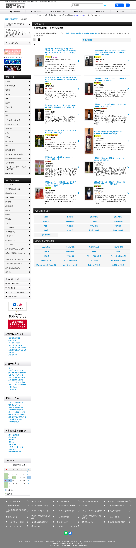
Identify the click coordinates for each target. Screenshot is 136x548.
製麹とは (11, 440)
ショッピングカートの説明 (17, 347)
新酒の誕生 (12, 449)
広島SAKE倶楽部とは (15, 402)
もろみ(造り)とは (14, 444)
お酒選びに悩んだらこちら (17, 350)
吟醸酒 (92, 33)
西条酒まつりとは (14, 405)
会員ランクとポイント (15, 375)
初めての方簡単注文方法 (16, 377)
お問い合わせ (12, 387)
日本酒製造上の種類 (15, 419)
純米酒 (97, 33)
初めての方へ (12, 340)
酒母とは (11, 442)
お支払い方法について (15, 370)
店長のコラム (12, 355)
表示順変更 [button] (88, 40)
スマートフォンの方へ (15, 345)
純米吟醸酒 (85, 33)
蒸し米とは (12, 437)
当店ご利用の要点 (14, 338)
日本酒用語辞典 (13, 422)
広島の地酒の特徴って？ (16, 407)
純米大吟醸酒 (70, 33)
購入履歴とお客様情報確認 (17, 373)
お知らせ (11, 352)
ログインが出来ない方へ (16, 382)
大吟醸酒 (78, 33)
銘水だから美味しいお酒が (17, 412)
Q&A (10, 368)
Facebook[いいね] (14, 451)
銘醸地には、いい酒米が (16, 414)
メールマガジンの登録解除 (17, 384)
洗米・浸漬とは (13, 435)
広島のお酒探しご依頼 (15, 380)
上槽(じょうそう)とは (15, 447)
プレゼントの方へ (14, 343)
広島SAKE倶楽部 (69, 545)
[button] (128, 5)
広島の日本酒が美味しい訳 (17, 417)
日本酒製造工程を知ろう (16, 410)
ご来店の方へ (12, 389)
